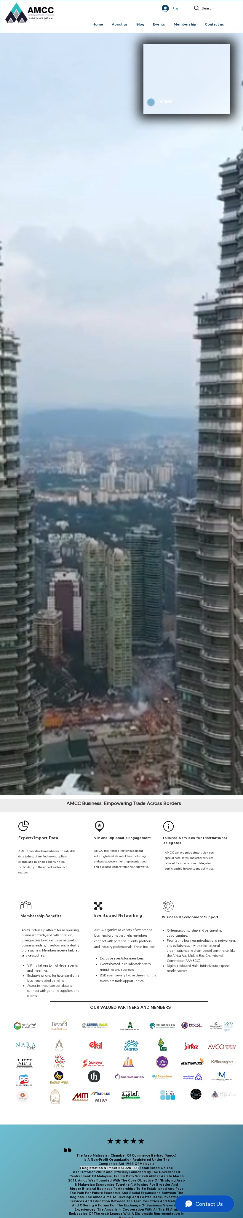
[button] (174, 101)
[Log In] (160, 8)
